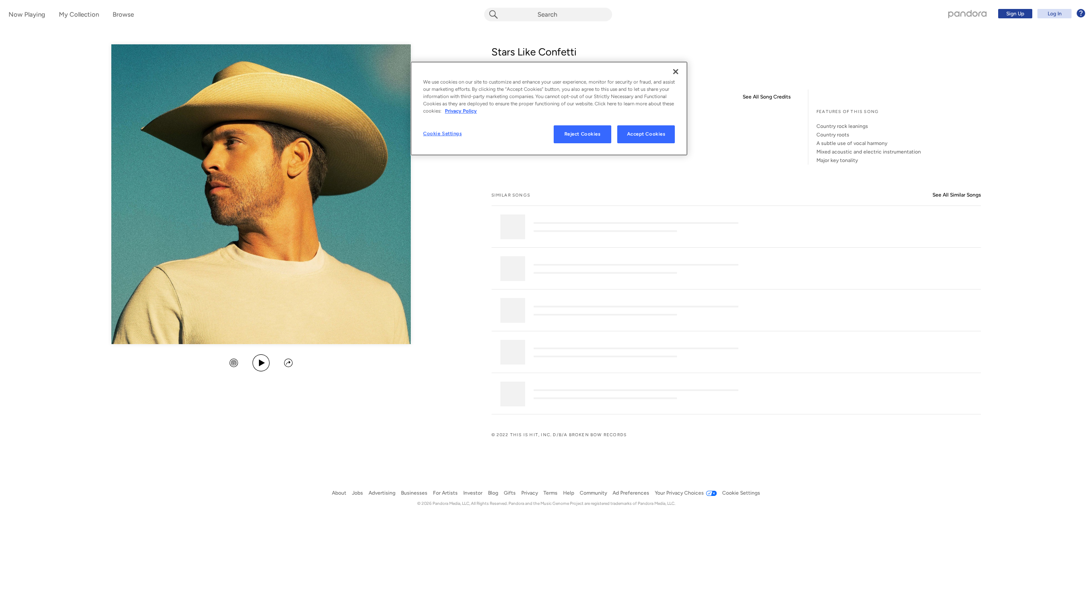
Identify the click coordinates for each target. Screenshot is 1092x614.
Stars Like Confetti (534, 52)
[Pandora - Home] (967, 13)
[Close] (675, 71)
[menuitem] (1040, 13)
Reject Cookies (582, 134)
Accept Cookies (646, 134)
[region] (549, 108)
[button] (234, 364)
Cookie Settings (442, 133)
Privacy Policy (461, 111)
